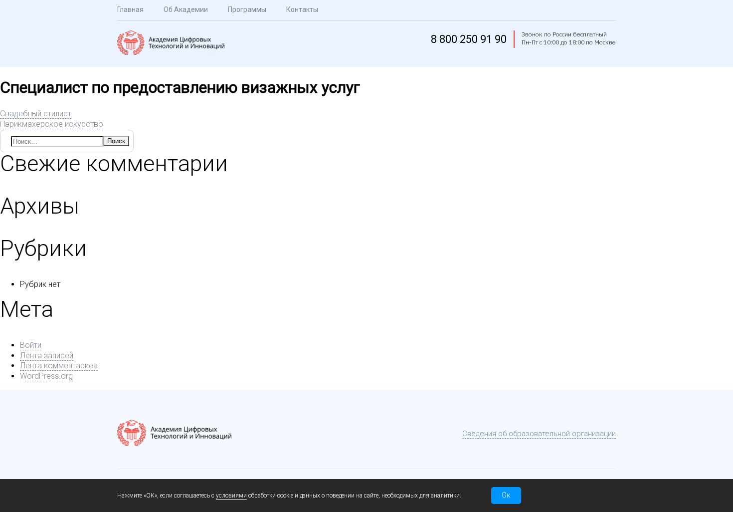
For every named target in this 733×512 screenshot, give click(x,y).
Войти (30, 345)
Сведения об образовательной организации (539, 433)
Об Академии (186, 9)
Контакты (302, 9)
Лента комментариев (59, 365)
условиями (231, 495)
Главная (130, 9)
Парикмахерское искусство (51, 124)
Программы (247, 9)
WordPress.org (46, 376)
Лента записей (46, 355)
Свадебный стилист (35, 113)
